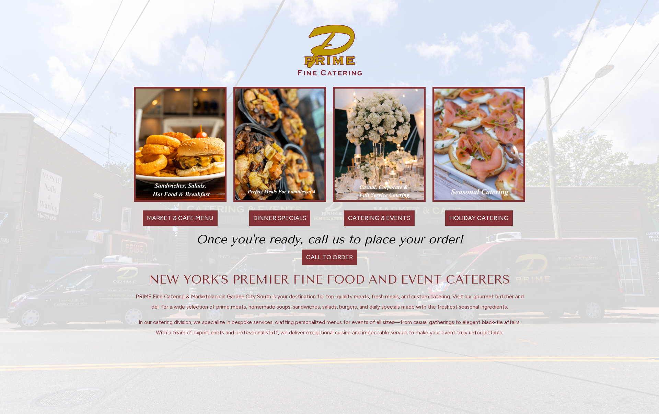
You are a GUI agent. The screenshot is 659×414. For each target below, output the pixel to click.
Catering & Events (377, 218)
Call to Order (329, 257)
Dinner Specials (277, 218)
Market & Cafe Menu (178, 218)
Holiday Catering (477, 218)
